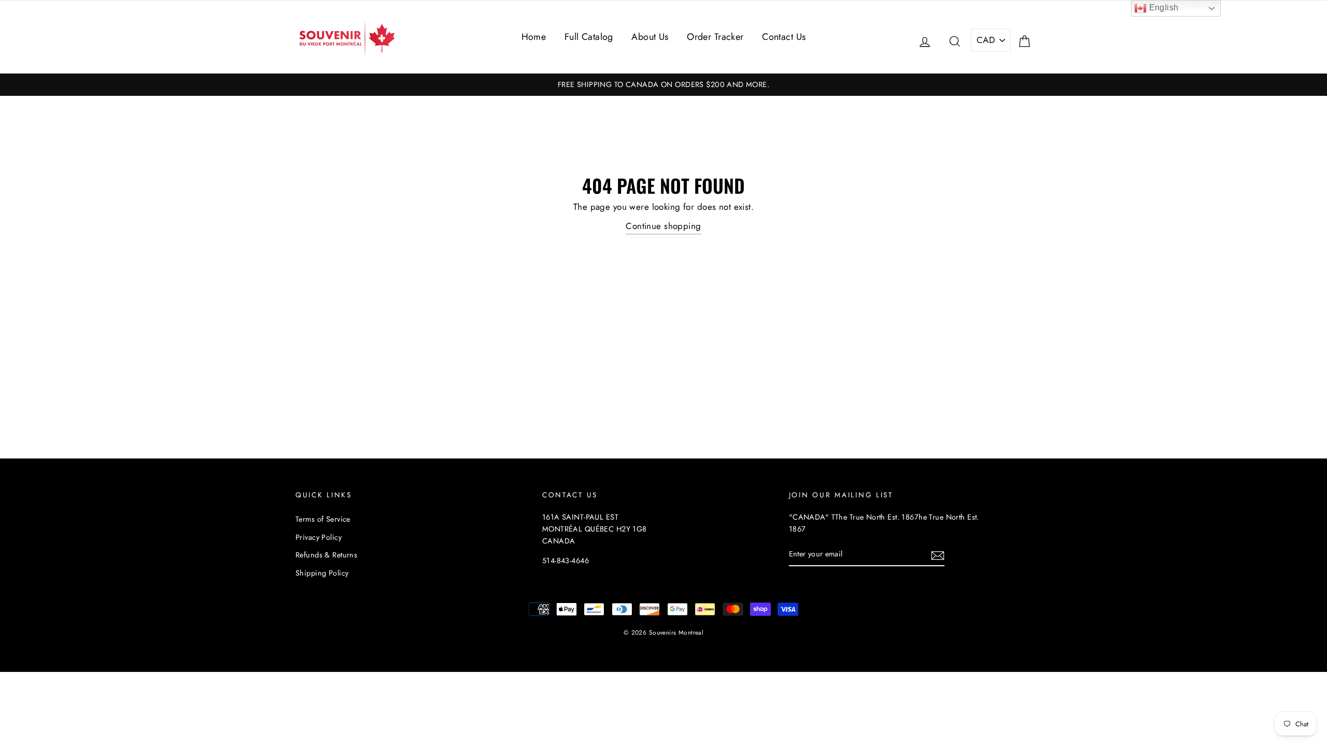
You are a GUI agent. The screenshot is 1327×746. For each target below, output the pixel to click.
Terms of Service (322, 519)
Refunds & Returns (326, 555)
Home (533, 37)
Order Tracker (715, 37)
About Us (649, 37)
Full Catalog (588, 37)
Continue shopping (663, 226)
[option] (663, 85)
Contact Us (784, 37)
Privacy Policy (318, 537)
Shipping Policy (321, 573)
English (1162, 7)
